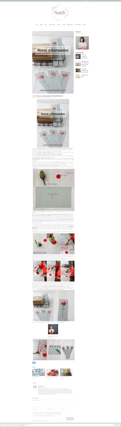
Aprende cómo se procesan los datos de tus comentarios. (58, 420)
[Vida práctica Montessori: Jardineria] (66, 372)
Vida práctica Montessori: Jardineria (64, 376)
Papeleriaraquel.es (41, 386)
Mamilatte (45, 97)
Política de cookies (22, 425)
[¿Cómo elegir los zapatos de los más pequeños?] (52, 372)
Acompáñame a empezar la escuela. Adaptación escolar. (84, 70)
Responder (48, 387)
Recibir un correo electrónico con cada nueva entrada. (43, 415)
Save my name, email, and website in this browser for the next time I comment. (47, 412)
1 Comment (49, 97)
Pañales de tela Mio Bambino (35, 376)
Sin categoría (40, 97)
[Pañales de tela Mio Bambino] (38, 372)
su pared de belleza (64, 258)
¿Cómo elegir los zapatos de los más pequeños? (52, 376)
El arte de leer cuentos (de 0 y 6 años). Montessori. (84, 56)
